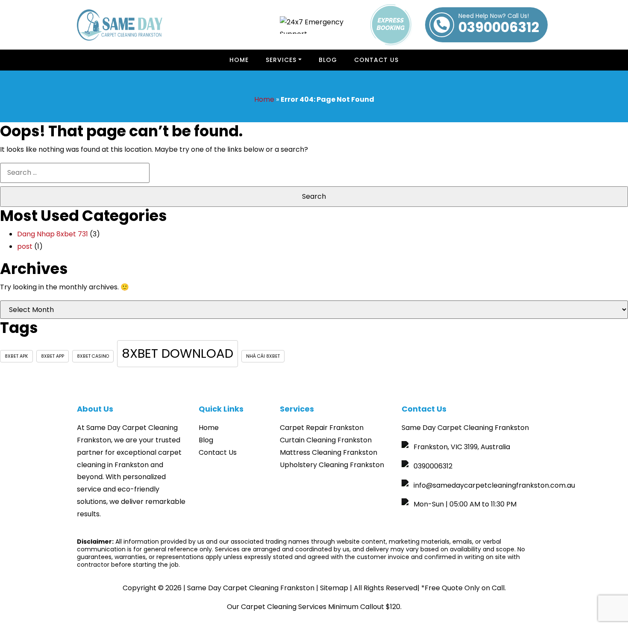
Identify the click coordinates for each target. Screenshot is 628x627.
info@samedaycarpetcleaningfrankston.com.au (494, 485)
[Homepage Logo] (119, 25)
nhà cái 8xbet (263, 356)
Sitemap (334, 588)
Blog (206, 440)
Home (239, 60)
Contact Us (376, 60)
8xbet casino (93, 356)
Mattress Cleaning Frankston (328, 452)
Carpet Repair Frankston (322, 428)
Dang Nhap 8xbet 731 (52, 234)
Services (281, 60)
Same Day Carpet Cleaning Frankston (250, 588)
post (24, 246)
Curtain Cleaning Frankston (326, 440)
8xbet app (52, 356)
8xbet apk (16, 356)
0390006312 (498, 24)
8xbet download (177, 353)
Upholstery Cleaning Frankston (332, 465)
